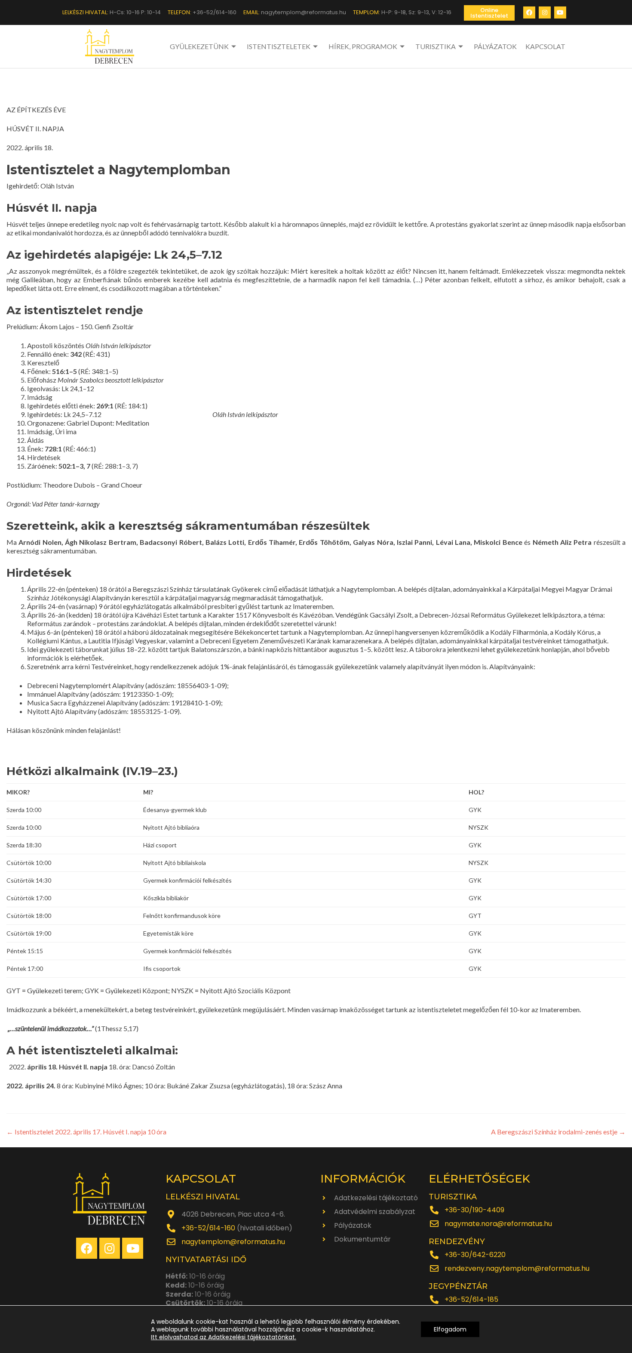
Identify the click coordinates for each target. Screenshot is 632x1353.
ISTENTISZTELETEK (278, 46)
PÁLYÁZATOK (495, 46)
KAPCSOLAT (545, 46)
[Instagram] (545, 12)
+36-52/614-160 (208, 1228)
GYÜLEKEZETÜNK (199, 46)
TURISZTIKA (435, 46)
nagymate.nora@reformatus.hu (498, 1224)
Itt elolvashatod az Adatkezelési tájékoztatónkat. (223, 1337)
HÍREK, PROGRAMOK (362, 46)
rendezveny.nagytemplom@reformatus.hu (517, 1268)
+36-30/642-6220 (475, 1255)
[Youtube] (560, 12)
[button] (489, 13)
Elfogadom (450, 1329)
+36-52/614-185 (471, 1299)
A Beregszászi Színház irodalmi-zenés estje (558, 1132)
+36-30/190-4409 (474, 1210)
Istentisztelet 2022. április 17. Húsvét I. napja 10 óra (86, 1132)
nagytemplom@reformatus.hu (233, 1242)
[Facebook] (529, 12)
